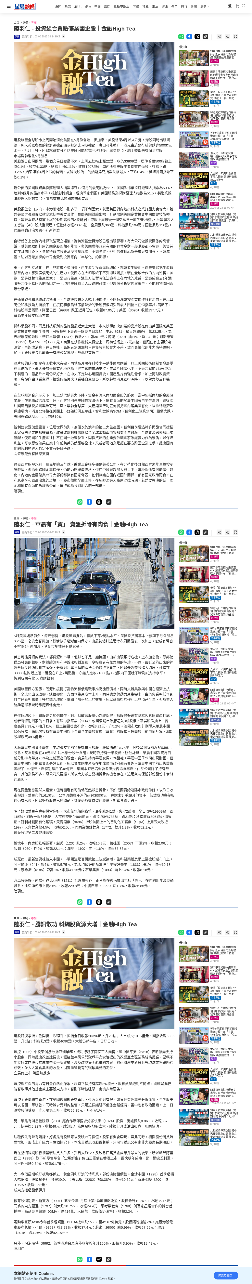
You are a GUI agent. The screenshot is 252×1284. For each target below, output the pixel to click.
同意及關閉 (225, 1275)
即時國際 (215, 224)
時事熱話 (215, 102)
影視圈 (214, 61)
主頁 (16, 22)
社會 (213, 183)
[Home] (24, 6)
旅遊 (213, 163)
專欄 (25, 22)
